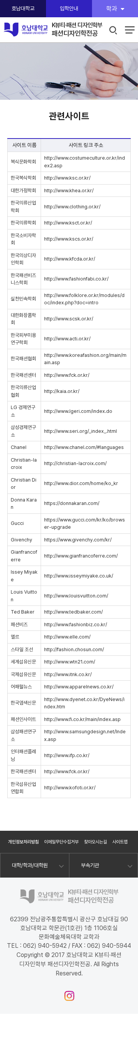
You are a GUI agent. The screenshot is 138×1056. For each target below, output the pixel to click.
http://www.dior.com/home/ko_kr (81, 483)
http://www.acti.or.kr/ (67, 339)
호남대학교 (23, 8)
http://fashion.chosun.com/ (74, 649)
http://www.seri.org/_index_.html (80, 431)
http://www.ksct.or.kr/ (68, 223)
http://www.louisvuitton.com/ (76, 596)
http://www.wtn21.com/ (69, 662)
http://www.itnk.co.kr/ (68, 674)
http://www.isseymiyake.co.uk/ (78, 576)
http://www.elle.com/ (67, 637)
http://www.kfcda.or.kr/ (69, 259)
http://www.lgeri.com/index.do (78, 411)
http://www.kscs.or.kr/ (68, 239)
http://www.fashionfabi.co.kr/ (76, 279)
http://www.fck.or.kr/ (66, 375)
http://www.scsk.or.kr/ (68, 319)
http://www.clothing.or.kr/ (72, 207)
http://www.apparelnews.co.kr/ (78, 687)
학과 (111, 8)
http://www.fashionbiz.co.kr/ (75, 624)
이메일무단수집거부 (61, 842)
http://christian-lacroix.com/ (75, 463)
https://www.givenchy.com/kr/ (78, 540)
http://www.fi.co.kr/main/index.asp (82, 719)
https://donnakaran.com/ (71, 503)
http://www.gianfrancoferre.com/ (81, 556)
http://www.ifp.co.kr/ (66, 755)
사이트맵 (120, 842)
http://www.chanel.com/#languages (84, 447)
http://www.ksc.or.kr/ (67, 178)
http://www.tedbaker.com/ (73, 612)
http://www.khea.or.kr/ (69, 190)
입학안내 (69, 8)
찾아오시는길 (95, 842)
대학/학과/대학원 (30, 865)
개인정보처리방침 (23, 842)
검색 (113, 30)
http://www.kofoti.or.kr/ (69, 787)
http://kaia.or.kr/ (61, 391)
